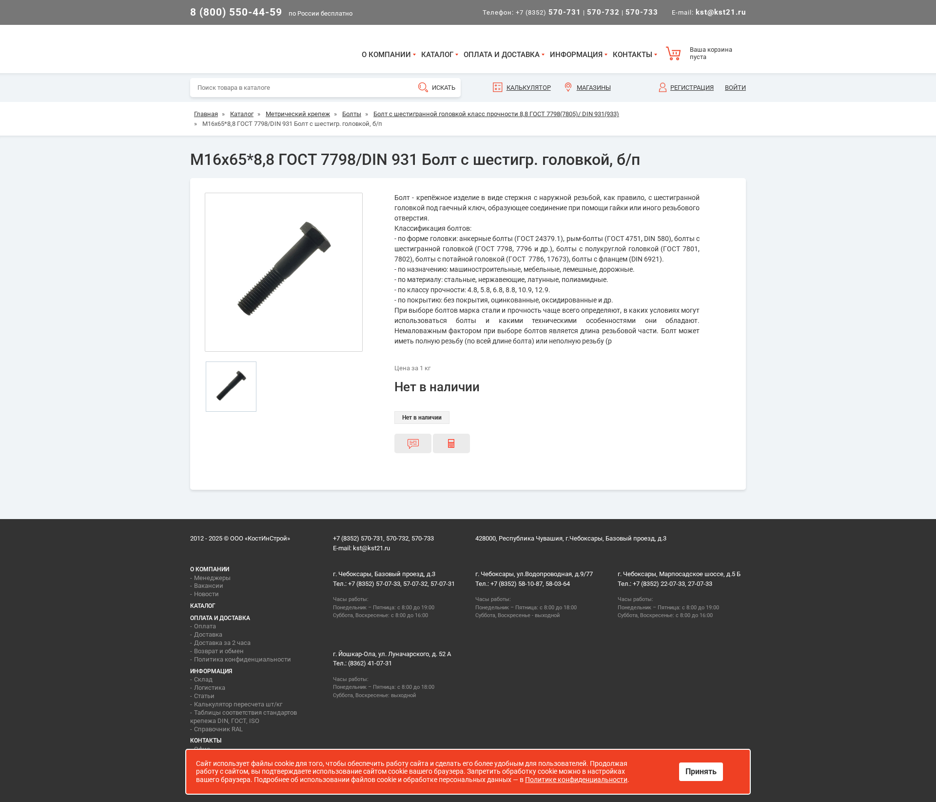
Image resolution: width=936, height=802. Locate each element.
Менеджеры (212, 577)
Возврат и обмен (219, 651)
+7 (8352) (548, 12)
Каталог (437, 54)
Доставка (208, 634)
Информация (576, 54)
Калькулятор (529, 87)
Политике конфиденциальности (576, 779)
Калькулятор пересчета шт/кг (238, 704)
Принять (701, 771)
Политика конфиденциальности (242, 659)
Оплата (205, 626)
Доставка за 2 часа (222, 642)
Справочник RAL (218, 729)
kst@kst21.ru (371, 548)
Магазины (594, 87)
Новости (206, 594)
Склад (203, 679)
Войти (735, 87)
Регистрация (692, 87)
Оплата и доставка (502, 54)
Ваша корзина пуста (711, 53)
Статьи (204, 696)
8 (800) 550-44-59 (236, 12)
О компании (386, 54)
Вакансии (208, 585)
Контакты (632, 54)
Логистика (209, 687)
